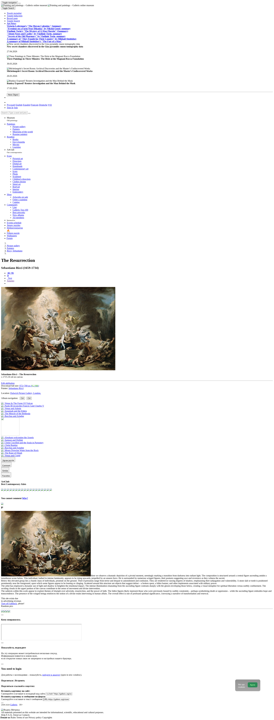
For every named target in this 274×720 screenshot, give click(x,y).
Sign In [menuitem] (10, 107)
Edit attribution (8, 383)
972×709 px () (29, 386)
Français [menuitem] (34, 105)
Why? (25, 498)
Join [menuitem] (16, 107)
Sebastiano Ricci (16, 388)
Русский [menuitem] (11, 105)
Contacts (26, 715)
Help (3, 715)
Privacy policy (35, 717)
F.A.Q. (9, 715)
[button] (14, 13)
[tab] (10, 273)
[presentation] (140, 283)
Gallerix (13, 704)
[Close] (29, 113)
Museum (12, 119)
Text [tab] (9, 278)
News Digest (13, 95)
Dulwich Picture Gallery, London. (25, 393)
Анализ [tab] (10, 281)
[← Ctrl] (12, 416)
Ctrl (22, 398)
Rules (13, 717)
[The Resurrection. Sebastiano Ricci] (58, 369)
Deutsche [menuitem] (43, 105)
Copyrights (47, 717)
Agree (252, 685)
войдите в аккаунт (51, 675)
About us (17, 715)
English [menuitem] (19, 105)
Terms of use (22, 717)
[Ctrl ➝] (17, 437)
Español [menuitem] (26, 105)
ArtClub (14, 150)
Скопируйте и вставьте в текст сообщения (21, 699)
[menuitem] (50, 105)
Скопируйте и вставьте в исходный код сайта (23, 693)
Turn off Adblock (9, 603)
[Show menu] (19, 3)
